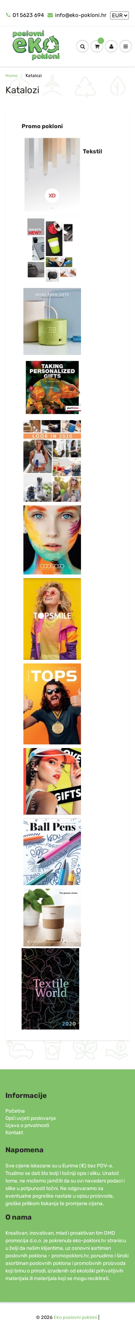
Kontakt (14, 1133)
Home (11, 75)
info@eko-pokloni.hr (81, 15)
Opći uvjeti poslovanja (30, 1118)
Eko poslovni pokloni (75, 1317)
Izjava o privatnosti (27, 1125)
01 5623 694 (28, 15)
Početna (15, 1111)
